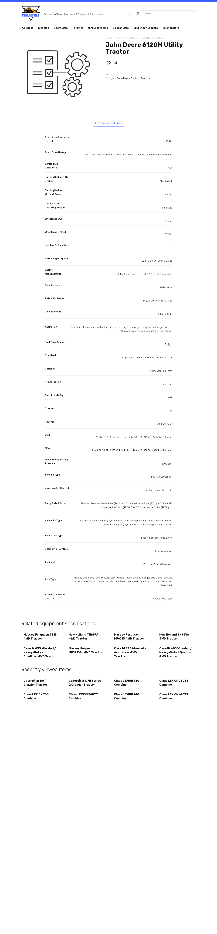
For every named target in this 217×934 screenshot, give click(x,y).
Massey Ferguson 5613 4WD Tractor (40, 636)
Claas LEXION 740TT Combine (83, 696)
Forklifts (77, 27)
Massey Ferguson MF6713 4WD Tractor (129, 636)
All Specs (27, 27)
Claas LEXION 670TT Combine (173, 696)
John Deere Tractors (152, 38)
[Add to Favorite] (109, 63)
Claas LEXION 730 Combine (36, 696)
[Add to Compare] (115, 63)
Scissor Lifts (121, 27)
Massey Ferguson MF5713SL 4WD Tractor (86, 650)
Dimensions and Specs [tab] (108, 123)
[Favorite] (137, 13)
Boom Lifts (61, 27)
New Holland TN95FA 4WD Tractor (83, 636)
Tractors (132, 38)
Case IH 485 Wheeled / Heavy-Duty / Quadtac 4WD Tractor (175, 652)
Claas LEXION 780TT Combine (174, 682)
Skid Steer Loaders (145, 27)
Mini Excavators (98, 27)
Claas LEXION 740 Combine (126, 696)
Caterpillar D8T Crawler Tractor (35, 682)
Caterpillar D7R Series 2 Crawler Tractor (85, 682)
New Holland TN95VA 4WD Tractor (174, 636)
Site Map (43, 27)
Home (109, 38)
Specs (119, 38)
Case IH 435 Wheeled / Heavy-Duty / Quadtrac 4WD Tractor (40, 652)
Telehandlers (171, 27)
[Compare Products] (130, 13)
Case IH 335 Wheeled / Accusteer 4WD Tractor (130, 652)
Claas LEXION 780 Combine (126, 682)
